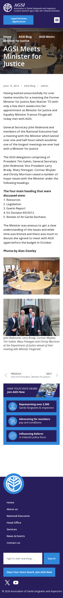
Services (12, 529)
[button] (57, 20)
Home (7, 37)
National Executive (18, 515)
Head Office (14, 522)
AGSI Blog (25, 37)
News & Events (16, 536)
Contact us (13, 542)
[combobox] (22, 558)
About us (12, 509)
